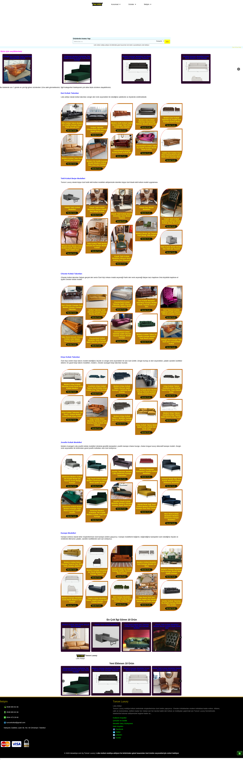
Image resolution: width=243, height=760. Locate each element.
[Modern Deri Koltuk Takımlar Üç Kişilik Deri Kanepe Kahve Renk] (171, 115)
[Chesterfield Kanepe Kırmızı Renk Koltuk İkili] (121, 148)
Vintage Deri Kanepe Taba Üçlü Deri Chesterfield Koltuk (171, 342)
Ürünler (131, 4)
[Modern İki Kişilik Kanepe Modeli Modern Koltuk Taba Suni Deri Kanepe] (96, 158)
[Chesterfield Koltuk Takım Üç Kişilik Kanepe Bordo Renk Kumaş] (146, 143)
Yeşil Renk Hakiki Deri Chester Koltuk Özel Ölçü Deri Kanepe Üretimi (76, 626)
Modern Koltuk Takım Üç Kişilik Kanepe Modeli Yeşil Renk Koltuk (147, 336)
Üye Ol (234, 47)
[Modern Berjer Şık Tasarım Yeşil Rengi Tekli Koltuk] (146, 230)
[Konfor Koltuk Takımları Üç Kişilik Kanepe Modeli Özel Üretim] (171, 598)
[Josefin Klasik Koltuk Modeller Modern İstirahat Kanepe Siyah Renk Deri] (121, 498)
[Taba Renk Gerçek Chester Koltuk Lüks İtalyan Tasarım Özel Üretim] (72, 334)
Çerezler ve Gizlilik (120, 721)
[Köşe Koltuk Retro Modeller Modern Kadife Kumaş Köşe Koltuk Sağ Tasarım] (96, 416)
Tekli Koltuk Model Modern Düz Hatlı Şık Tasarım (171, 248)
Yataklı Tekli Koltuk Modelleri (72, 208)
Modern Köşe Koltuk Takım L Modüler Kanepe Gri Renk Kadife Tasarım (122, 418)
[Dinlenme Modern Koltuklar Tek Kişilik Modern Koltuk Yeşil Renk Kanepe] (96, 508)
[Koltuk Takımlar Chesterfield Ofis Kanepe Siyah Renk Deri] (96, 124)
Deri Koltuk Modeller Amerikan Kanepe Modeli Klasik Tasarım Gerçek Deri (146, 304)
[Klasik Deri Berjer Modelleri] (146, 204)
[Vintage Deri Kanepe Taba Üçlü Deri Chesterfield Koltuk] (171, 337)
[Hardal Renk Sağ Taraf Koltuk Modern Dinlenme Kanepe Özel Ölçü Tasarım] (146, 502)
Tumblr (118, 738)
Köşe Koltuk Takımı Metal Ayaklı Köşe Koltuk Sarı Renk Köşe (146, 427)
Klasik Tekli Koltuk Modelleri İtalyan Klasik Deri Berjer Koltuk (196, 57)
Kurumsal (114, 4)
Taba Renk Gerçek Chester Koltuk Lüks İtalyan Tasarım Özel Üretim (72, 339)
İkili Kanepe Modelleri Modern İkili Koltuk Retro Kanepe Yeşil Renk (122, 599)
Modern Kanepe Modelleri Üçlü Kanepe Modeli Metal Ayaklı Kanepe (171, 571)
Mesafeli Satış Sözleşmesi (123, 723)
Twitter (118, 732)
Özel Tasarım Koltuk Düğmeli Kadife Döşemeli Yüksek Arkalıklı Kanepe (171, 312)
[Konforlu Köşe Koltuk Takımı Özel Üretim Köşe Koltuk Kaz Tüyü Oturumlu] (96, 383)
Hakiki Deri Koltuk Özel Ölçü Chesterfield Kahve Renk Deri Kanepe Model (171, 155)
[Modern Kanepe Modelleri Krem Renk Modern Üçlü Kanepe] (72, 595)
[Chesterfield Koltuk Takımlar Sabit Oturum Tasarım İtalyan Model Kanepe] (121, 329)
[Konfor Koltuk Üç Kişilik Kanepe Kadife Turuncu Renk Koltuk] (121, 566)
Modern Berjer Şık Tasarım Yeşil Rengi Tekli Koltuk (146, 234)
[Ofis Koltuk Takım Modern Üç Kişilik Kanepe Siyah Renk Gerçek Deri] (72, 120)
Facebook (119, 729)
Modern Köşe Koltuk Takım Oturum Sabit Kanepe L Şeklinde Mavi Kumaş (122, 389)
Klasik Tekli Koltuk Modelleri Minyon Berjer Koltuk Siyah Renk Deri (171, 221)
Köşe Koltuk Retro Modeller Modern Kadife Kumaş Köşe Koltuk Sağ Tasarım (97, 422)
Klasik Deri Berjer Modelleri (147, 208)
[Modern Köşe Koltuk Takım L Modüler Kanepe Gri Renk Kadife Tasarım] (121, 413)
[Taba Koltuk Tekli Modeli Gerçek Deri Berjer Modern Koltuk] (96, 241)
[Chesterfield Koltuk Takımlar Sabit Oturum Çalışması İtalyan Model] (121, 299)
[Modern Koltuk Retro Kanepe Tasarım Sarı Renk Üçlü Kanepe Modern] (72, 559)
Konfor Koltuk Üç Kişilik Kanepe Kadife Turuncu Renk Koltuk (122, 571)
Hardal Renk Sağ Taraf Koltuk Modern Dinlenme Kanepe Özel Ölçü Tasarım (146, 506)
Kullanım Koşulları (120, 718)
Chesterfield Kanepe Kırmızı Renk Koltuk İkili (122, 152)
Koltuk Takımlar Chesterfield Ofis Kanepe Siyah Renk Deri (97, 129)
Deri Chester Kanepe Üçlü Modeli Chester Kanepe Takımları (72, 307)
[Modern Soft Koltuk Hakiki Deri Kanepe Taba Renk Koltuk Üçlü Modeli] (121, 120)
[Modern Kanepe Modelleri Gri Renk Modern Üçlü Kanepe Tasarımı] (96, 567)
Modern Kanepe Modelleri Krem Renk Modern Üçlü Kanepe (136, 57)
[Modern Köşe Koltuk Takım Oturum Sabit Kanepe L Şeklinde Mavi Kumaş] (121, 383)
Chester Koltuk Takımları (71, 274)
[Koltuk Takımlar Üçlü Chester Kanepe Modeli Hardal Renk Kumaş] (96, 307)
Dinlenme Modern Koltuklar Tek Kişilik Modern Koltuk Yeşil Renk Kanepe (17, 58)
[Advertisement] (121, 23)
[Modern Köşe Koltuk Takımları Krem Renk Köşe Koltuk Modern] (72, 381)
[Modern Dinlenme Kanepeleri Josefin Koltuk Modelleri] (146, 466)
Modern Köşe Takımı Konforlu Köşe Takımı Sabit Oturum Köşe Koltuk (171, 415)
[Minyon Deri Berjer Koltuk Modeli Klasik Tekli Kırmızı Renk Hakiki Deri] (72, 243)
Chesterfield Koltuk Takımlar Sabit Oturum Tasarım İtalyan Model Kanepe (122, 335)
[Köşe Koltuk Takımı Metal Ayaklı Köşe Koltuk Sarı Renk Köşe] (146, 422)
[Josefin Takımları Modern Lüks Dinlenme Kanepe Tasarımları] (121, 469)
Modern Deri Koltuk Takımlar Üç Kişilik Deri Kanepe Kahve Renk (171, 120)
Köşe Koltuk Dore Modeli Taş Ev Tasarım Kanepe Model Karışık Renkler (146, 392)
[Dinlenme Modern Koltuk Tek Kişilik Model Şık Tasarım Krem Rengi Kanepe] (72, 474)
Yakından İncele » (72, 130)
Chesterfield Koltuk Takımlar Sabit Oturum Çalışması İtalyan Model (121, 304)
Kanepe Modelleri (68, 533)
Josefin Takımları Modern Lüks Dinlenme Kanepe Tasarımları (122, 473)
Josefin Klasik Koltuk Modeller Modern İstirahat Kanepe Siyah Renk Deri (121, 503)
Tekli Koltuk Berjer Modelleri (73, 178)
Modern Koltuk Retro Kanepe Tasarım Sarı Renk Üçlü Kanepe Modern (72, 564)
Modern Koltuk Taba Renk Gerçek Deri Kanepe (72, 159)
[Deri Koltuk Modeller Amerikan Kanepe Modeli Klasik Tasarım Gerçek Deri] (146, 298)
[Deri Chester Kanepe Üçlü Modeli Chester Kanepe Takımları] (72, 302)
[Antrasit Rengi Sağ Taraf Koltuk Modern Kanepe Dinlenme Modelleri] (171, 476)
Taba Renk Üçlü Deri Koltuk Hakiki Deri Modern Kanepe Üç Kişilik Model (146, 599)
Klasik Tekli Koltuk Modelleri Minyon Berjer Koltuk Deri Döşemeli (122, 258)
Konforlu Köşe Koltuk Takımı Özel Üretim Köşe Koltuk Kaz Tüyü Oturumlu (97, 388)
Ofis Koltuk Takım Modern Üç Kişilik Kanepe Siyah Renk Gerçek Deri (72, 125)
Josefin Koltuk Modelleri (71, 442)
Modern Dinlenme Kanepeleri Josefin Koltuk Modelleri (146, 471)
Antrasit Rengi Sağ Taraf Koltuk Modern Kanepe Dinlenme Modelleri (171, 481)
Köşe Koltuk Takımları (70, 357)
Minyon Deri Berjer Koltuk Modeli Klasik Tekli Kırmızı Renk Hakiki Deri (72, 248)
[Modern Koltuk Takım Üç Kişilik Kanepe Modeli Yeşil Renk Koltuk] (146, 332)
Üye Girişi (238, 47)
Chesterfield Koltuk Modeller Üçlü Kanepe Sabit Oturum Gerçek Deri (97, 340)
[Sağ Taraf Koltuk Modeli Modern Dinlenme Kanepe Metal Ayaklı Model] (96, 476)
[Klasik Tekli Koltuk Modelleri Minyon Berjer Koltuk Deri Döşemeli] (121, 253)
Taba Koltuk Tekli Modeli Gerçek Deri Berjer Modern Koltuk (97, 246)
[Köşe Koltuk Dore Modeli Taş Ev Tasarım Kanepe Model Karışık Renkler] (146, 387)
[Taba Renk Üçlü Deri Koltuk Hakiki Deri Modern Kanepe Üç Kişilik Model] (146, 594)
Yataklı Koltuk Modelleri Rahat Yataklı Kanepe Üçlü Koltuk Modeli (97, 600)
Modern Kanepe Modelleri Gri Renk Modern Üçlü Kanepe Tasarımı (77, 57)
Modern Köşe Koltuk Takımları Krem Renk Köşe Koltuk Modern (72, 386)
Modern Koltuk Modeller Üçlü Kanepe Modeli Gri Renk (146, 564)
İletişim (146, 4)
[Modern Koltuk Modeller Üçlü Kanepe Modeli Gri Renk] (146, 559)
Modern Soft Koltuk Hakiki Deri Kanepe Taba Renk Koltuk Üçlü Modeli (122, 125)
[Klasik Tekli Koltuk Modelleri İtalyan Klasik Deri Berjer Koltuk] (96, 204)
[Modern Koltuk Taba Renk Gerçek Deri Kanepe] (72, 155)
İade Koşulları (118, 726)
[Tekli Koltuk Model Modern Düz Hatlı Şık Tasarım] (171, 244)
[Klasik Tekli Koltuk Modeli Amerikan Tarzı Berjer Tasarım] (121, 211)
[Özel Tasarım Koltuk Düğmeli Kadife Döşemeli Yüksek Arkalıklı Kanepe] (171, 307)
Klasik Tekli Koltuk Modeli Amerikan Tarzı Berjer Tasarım (121, 216)
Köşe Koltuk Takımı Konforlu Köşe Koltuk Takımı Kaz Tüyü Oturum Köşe (171, 389)
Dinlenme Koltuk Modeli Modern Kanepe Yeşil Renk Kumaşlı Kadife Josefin (72, 510)
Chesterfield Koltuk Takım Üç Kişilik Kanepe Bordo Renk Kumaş (146, 148)
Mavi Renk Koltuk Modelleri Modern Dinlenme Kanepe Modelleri (171, 517)
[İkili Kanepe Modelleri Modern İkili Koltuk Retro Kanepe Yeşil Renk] (121, 594)
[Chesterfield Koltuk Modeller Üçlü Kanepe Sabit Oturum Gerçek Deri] (96, 335)
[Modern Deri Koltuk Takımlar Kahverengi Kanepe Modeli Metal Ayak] (146, 117)
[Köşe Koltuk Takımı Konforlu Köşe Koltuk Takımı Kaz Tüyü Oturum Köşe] (171, 383)
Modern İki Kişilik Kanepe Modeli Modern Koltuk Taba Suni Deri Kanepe (97, 163)
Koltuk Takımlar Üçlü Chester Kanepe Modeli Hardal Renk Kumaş (97, 312)
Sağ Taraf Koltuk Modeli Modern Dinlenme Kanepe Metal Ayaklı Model (97, 481)
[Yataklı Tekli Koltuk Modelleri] (72, 204)
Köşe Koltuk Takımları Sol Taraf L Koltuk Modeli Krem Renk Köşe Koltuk (72, 414)
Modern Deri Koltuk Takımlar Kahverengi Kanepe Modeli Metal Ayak (146, 122)
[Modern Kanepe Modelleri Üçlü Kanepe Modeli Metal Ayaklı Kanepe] (171, 566)
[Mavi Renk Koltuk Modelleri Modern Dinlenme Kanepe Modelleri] (171, 511)
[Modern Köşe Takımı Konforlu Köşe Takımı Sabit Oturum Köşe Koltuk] (171, 410)
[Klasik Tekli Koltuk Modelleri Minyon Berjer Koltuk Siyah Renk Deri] (171, 216)
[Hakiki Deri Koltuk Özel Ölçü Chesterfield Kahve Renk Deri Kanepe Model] (171, 150)
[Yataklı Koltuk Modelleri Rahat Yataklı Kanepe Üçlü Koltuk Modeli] (96, 595)
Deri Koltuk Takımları (70, 93)
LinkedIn (118, 735)
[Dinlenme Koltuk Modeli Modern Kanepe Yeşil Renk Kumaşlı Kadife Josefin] (72, 504)
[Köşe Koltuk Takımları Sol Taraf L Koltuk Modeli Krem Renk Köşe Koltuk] (72, 410)
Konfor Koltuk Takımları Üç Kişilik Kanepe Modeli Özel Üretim (171, 603)
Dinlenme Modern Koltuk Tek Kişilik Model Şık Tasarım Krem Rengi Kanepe (72, 480)
